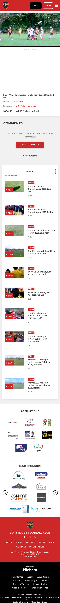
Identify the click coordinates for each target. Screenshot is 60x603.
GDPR (44, 580)
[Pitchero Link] (30, 570)
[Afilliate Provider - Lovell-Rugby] (41, 510)
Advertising (43, 577)
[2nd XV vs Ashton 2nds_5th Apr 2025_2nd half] (14, 186)
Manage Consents (39, 588)
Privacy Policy (40, 584)
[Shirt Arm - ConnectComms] (18, 498)
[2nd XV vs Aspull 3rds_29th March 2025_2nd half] (14, 230)
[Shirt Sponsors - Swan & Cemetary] (18, 476)
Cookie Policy (19, 588)
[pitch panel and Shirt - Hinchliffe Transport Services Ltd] (18, 487)
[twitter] (30, 537)
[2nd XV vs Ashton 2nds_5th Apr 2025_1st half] (14, 210)
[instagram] (35, 538)
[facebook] (24, 538)
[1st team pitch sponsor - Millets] (41, 498)
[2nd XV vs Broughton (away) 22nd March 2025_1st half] (14, 336)
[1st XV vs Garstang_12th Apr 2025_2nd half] (14, 272)
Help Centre (17, 577)
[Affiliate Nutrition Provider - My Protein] (18, 510)
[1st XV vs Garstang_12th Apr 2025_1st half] (14, 293)
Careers (17, 580)
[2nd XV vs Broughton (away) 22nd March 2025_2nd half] (14, 313)
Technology (31, 580)
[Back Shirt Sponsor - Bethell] (41, 476)
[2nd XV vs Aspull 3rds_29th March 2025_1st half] (14, 251)
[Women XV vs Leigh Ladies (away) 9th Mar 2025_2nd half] (14, 360)
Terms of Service (21, 584)
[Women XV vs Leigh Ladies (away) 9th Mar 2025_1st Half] (14, 383)
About (30, 577)
